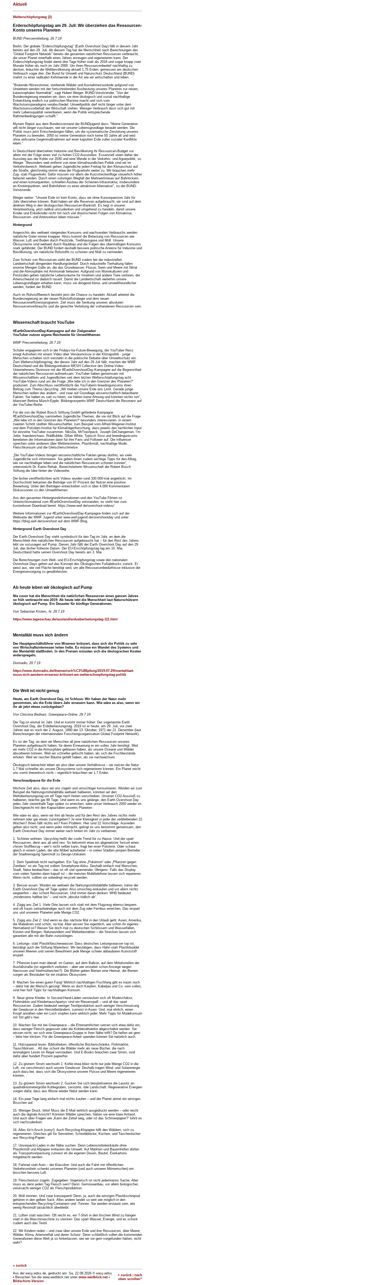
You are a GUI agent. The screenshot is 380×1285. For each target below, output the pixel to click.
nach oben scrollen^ (130, 1277)
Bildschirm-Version (28, 1281)
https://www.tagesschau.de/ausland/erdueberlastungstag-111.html (65, 619)
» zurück (20, 1265)
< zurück (125, 1275)
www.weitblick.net (93, 1277)
